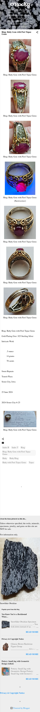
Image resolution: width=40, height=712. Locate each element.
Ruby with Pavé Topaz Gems (14, 462)
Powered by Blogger (21, 708)
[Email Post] (3, 443)
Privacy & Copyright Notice (13, 639)
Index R (6, 447)
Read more (32, 631)
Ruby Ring (14, 458)
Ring (23, 447)
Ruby (5, 458)
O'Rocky (20, 4)
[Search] (37, 4)
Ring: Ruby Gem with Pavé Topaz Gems (16, 452)
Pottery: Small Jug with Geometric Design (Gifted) (15, 662)
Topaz (31, 462)
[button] (37, 32)
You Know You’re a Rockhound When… (14, 615)
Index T (15, 447)
